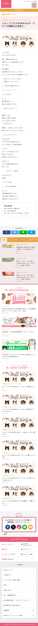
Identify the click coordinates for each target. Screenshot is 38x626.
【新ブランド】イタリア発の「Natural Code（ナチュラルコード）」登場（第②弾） (25, 263)
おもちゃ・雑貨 (27, 554)
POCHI (13, 615)
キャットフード (8, 544)
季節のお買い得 (8, 559)
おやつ (6, 549)
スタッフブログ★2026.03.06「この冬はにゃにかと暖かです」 (18, 433)
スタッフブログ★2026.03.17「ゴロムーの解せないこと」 (18, 387)
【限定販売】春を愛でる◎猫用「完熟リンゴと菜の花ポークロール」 (25, 249)
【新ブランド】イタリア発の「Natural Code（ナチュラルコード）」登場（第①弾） (25, 277)
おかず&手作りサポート (27, 544)
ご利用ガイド (8, 575)
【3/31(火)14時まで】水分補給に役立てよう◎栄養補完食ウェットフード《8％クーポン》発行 (19, 310)
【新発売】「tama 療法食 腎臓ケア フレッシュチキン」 (18, 333)
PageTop (20, 564)
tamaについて (8, 570)
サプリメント (27, 549)
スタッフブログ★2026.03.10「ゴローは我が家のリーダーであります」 (18, 410)
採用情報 (6, 610)
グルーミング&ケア (10, 554)
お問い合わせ (8, 590)
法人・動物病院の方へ (10, 595)
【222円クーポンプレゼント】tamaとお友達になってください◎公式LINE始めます (19, 355)
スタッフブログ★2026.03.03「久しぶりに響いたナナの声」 (18, 456)
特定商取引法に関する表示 (12, 605)
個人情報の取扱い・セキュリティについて (16, 600)
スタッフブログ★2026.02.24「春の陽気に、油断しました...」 (18, 502)
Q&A (5, 585)
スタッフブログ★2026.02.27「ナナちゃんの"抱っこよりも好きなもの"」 (18, 479)
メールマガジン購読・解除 (12, 580)
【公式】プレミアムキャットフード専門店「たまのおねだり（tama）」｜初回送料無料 (6, 4)
